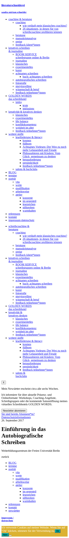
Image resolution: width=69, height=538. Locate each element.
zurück (5, 456)
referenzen (14, 504)
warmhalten (29, 501)
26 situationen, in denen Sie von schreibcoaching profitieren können (42, 240)
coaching (21, 232)
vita (18, 472)
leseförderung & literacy (29, 341)
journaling (21, 270)
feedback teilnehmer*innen (31, 302)
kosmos (27, 344)
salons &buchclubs (21, 374)
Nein (5, 534)
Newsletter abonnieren (14, 410)
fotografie (21, 293)
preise (19, 251)
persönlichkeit (30, 366)
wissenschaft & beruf (27, 299)
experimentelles (24, 277)
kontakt (12, 507)
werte (19, 475)
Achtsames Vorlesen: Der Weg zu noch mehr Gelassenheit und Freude (44, 352)
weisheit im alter (25, 331)
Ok (57, 531)
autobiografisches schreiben (31, 286)
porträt (12, 469)
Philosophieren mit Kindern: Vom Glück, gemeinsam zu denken (41, 358)
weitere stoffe (16, 337)
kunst (19, 290)
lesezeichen (29, 494)
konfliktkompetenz (26, 328)
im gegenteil (29, 491)
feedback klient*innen (28, 254)
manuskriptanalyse (26, 248)
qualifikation (23, 478)
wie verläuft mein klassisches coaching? (45, 235)
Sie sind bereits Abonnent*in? (18, 414)
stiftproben (28, 497)
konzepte (28, 488)
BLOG (12, 462)
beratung (20, 245)
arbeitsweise (22, 481)
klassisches (22, 274)
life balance (22, 325)
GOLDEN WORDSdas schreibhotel (20, 307)
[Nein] (10, 535)
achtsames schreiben (27, 280)
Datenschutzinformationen (16, 417)
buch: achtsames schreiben (37, 283)
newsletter (14, 510)
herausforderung (32, 363)
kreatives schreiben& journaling (19, 260)
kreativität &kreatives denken (17, 314)
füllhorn (27, 347)
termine (12, 465)
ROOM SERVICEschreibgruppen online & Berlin (33, 266)
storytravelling (23, 296)
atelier (19, 485)
